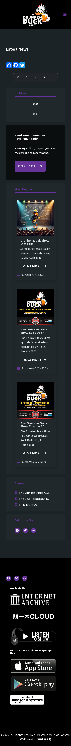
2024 (35, 114)
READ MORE (32, 266)
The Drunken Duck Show (34, 493)
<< (17, 77)
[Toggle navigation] (65, 14)
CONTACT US (30, 166)
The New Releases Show (34, 499)
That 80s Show (28, 505)
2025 (35, 105)
